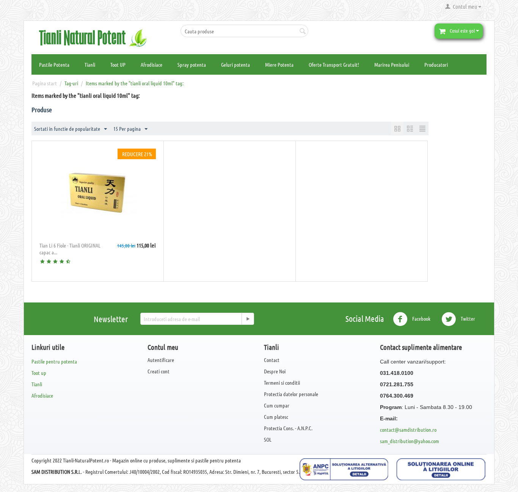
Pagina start (44, 83)
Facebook (420, 318)
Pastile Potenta (54, 64)
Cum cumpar (276, 405)
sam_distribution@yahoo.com (409, 440)
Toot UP (118, 64)
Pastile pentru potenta (54, 361)
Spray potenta (191, 64)
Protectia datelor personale (291, 393)
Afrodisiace (151, 64)
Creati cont (159, 371)
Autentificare (161, 359)
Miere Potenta (279, 64)
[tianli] (96, 37)
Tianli (90, 64)
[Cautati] (302, 31)
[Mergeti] (248, 318)
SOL (268, 439)
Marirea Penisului (391, 64)
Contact (271, 359)
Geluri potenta (235, 64)
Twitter (467, 318)
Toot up (38, 372)
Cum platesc (276, 416)
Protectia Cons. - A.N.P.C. (288, 428)
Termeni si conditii (282, 382)
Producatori (436, 64)
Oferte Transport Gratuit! (334, 64)
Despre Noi (275, 371)
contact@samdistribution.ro (408, 429)
